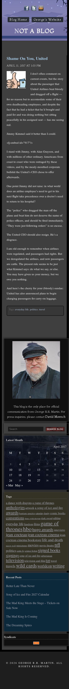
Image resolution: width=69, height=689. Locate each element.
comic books (57, 513)
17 (10, 475)
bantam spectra (27, 513)
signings (12, 555)
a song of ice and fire (49, 508)
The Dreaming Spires (19, 625)
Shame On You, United (27, 58)
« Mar (9, 485)
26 (29, 480)
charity (46, 513)
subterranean (46, 555)
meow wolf (11, 545)
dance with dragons (33, 518)
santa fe (20, 551)
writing (58, 565)
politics (34, 309)
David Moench (55, 417)
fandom (28, 524)
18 (20, 475)
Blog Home (18, 19)
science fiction (31, 550)
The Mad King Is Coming (21, 616)
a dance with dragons (19, 503)
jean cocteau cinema (43, 534)
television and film (34, 561)
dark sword (47, 518)
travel (42, 309)
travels (10, 566)
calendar (39, 513)
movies (33, 545)
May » (19, 485)
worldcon (44, 565)
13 (38, 470)
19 (29, 475)
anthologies (15, 507)
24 (10, 480)
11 (20, 470)
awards (12, 512)
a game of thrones (43, 503)
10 (10, 470)
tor (48, 560)
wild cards (26, 565)
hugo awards (42, 529)
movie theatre (46, 545)
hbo (27, 528)
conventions (15, 517)
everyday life (22, 309)
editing (57, 518)
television (15, 560)
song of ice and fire (29, 555)
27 (38, 480)
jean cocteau (16, 534)
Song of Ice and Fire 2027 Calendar (27, 594)
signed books (49, 550)
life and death (52, 539)
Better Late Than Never (20, 586)
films (37, 524)
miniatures (21, 545)
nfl (57, 544)
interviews (59, 530)
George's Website (47, 19)
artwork (29, 508)
